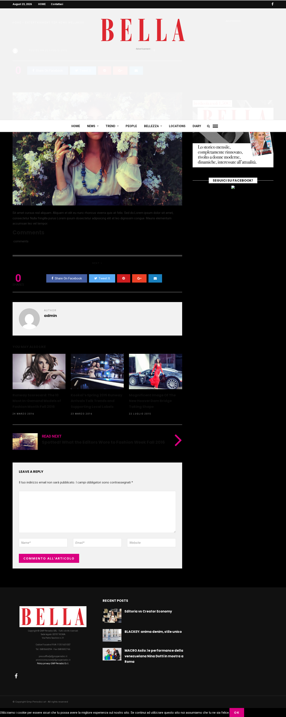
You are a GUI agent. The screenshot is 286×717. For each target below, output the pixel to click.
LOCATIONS (177, 126)
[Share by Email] (155, 278)
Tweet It (104, 278)
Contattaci (57, 4)
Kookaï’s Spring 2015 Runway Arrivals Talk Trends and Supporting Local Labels (96, 401)
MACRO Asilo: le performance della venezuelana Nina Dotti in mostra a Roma (154, 656)
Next (96, 263)
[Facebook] (16, 676)
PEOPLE (131, 126)
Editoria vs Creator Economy (148, 611)
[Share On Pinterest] (123, 278)
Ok (237, 712)
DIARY (197, 126)
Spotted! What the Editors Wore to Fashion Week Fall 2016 (103, 442)
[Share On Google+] (139, 278)
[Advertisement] (143, 82)
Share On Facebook (68, 278)
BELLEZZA (151, 126)
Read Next (52, 436)
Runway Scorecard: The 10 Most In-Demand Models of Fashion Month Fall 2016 (37, 401)
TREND (110, 126)
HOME (42, 4)
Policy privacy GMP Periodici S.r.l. (53, 663)
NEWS (91, 126)
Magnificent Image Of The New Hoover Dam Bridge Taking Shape (152, 401)
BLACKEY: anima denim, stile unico (153, 631)
